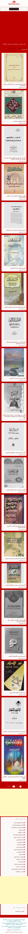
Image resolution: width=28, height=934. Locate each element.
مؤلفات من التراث (20, 866)
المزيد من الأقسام (20, 871)
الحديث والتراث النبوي (19, 837)
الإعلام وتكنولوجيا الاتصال (18, 825)
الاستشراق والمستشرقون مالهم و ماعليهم (14, 307)
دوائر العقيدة (21, 861)
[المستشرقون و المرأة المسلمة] (14, 250)
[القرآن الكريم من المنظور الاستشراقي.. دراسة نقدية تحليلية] (14, 325)
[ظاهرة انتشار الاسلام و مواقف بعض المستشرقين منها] (14, 603)
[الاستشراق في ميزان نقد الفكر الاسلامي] (14, 573)
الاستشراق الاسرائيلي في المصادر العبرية (15, 558)
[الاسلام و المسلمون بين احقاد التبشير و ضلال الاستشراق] (14, 67)
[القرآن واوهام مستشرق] (14, 104)
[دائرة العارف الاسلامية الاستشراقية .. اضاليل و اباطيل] (14, 755)
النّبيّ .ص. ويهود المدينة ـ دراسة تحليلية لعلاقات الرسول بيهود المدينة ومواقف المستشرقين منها (14, 416)
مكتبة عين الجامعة (22, 48)
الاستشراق (21, 87)
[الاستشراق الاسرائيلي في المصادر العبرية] (14, 544)
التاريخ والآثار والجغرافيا (18, 835)
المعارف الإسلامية (11, 48)
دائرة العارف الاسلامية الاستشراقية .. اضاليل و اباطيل (14, 777)
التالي (8, 786)
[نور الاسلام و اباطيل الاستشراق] (14, 675)
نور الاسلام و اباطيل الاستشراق (17, 692)
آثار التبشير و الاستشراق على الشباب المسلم (14, 731)
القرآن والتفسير (20, 852)
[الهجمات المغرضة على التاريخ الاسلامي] (14, 472)
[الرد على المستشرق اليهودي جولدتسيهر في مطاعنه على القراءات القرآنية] (14, 140)
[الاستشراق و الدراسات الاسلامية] (14, 362)
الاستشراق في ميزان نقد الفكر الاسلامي (15, 585)
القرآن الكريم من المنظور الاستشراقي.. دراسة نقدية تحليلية (15, 342)
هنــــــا (8, 929)
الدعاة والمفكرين (20, 839)
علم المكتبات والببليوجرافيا (18, 869)
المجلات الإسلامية (20, 859)
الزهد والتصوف (20, 842)
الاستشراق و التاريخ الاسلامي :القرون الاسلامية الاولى (16, 526)
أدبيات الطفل (21, 832)
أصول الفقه (21, 830)
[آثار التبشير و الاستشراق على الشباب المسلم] (14, 713)
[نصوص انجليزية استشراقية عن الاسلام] (14, 215)
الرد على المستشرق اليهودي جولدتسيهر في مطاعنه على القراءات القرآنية (14, 158)
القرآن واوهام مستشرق (19, 121)
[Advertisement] (14, 27)
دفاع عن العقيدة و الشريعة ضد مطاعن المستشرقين (15, 196)
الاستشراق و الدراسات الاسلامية (17, 378)
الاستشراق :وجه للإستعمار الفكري (17, 656)
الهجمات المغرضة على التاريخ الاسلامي (15, 490)
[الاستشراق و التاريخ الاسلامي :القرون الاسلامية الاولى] (14, 509)
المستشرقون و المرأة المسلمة (17, 268)
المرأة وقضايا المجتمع (19, 849)
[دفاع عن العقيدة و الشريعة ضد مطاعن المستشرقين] (14, 178)
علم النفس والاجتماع (19, 864)
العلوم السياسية (20, 844)
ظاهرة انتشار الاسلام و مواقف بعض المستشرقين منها (16, 620)
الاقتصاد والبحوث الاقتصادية (17, 827)
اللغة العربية (21, 854)
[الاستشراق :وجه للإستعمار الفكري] (14, 640)
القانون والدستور (20, 847)
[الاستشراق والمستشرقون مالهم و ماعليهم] (14, 288)
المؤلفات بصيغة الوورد (19, 857)
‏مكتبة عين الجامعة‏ (19, 911)
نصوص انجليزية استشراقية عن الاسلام (15, 230)
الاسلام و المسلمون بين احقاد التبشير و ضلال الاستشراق (14, 84)
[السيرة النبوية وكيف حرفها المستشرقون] (14, 436)
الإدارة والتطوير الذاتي (19, 822)
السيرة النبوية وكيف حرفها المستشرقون (15, 452)
